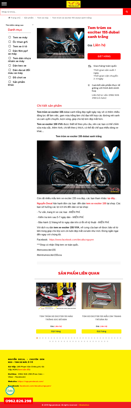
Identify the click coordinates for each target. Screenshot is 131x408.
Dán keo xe (19, 65)
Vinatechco (84, 405)
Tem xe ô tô (20, 46)
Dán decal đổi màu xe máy (19, 71)
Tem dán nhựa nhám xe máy (19, 59)
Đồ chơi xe (19, 77)
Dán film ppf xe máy (18, 52)
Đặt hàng (104, 56)
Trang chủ (15, 17)
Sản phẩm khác (16, 83)
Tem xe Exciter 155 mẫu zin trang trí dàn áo (101, 318)
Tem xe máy (43, 17)
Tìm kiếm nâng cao (14, 25)
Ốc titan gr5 (20, 41)
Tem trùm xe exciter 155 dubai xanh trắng (72, 17)
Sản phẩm (29, 17)
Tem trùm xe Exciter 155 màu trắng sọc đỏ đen (56, 318)
